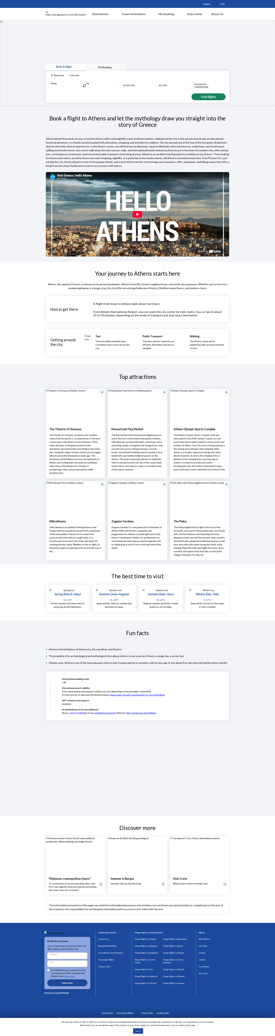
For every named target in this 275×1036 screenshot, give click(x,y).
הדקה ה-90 (203, 973)
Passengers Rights (125, 1013)
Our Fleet (203, 946)
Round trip (59, 75)
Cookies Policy (163, 1013)
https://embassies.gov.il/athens (141, 713)
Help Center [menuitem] (195, 13)
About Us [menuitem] (217, 13)
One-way (74, 75)
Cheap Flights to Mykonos (146, 976)
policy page (190, 1025)
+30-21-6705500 (77, 713)
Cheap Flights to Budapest (146, 953)
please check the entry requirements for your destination (137, 694)
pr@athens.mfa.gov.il (104, 713)
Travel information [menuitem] (133, 13)
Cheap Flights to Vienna (173, 983)
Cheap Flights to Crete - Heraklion (173, 961)
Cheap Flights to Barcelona (175, 939)
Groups (202, 953)
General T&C (107, 1013)
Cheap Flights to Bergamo (146, 946)
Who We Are (204, 939)
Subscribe (67, 982)
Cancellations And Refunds (110, 953)
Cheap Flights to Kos (143, 969)
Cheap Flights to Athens (145, 939)
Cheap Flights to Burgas (173, 953)
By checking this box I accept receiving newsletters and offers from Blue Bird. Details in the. (68, 973)
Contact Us (103, 939)
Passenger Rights (106, 959)
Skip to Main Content (138, 1)
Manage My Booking (107, 946)
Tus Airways (204, 966)
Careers (202, 959)
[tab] (66, 67)
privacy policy (69, 976)
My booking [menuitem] (166, 13)
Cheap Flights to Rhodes (174, 976)
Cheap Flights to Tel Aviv (145, 983)
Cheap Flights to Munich (173, 969)
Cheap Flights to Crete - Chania (145, 961)
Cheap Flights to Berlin (173, 946)
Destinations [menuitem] (100, 13)
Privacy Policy (104, 966)
